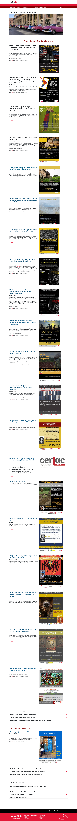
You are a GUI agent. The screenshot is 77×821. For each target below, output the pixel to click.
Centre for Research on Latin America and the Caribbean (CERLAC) (25, 5)
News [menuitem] (45, 7)
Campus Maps (26, 818)
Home (10, 9)
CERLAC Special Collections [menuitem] (33, 7)
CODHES (18, 266)
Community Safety (42, 815)
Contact (66, 7)
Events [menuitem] (40, 7)
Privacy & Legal (41, 816)
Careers (40, 818)
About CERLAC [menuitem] (12, 7)
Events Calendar (14, 9)
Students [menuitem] (24, 7)
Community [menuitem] (19, 7)
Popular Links (60, 1)
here (12, 60)
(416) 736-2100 (26, 817)
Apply (61, 7)
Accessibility (41, 817)
